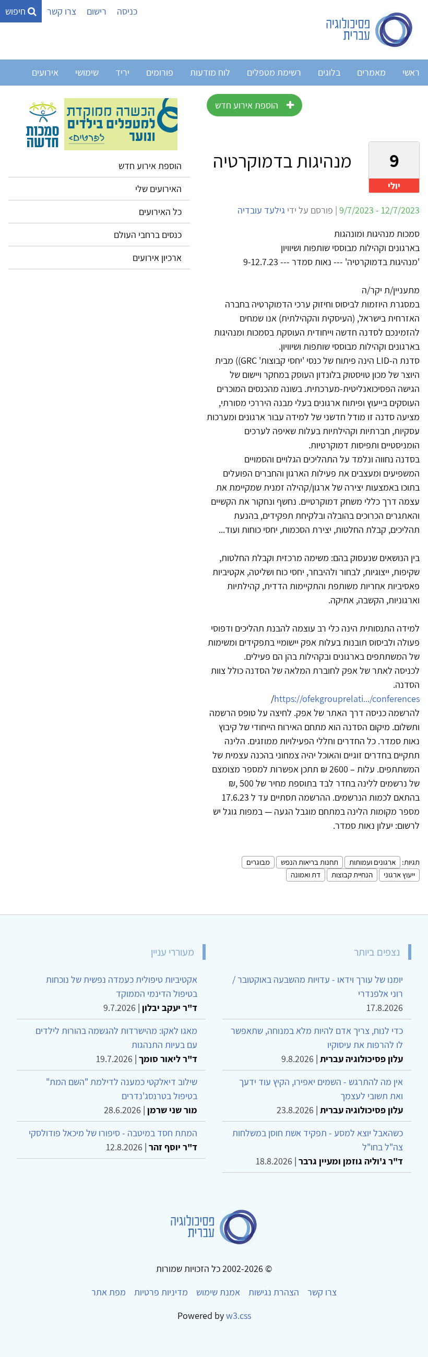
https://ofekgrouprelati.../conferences (347, 699)
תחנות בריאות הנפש (309, 862)
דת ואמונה (305, 874)
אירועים (45, 72)
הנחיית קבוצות (352, 874)
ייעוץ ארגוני (399, 874)
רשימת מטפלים (274, 72)
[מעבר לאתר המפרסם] (99, 123)
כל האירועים (160, 212)
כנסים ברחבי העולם (148, 235)
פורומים (159, 72)
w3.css (238, 1316)
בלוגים (329, 72)
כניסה (127, 11)
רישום (96, 11)
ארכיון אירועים (157, 258)
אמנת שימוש (218, 1292)
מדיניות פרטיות (161, 1292)
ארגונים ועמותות (372, 862)
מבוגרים (258, 862)
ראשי (411, 72)
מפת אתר (108, 1292)
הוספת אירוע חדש (246, 105)
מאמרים (371, 72)
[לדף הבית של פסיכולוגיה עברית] (370, 29)
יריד (122, 72)
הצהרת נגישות (273, 1292)
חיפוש (16, 11)
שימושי (87, 72)
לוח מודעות (210, 72)
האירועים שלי (158, 189)
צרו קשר (61, 11)
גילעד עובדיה (261, 210)
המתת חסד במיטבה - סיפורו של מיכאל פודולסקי (113, 1133)
